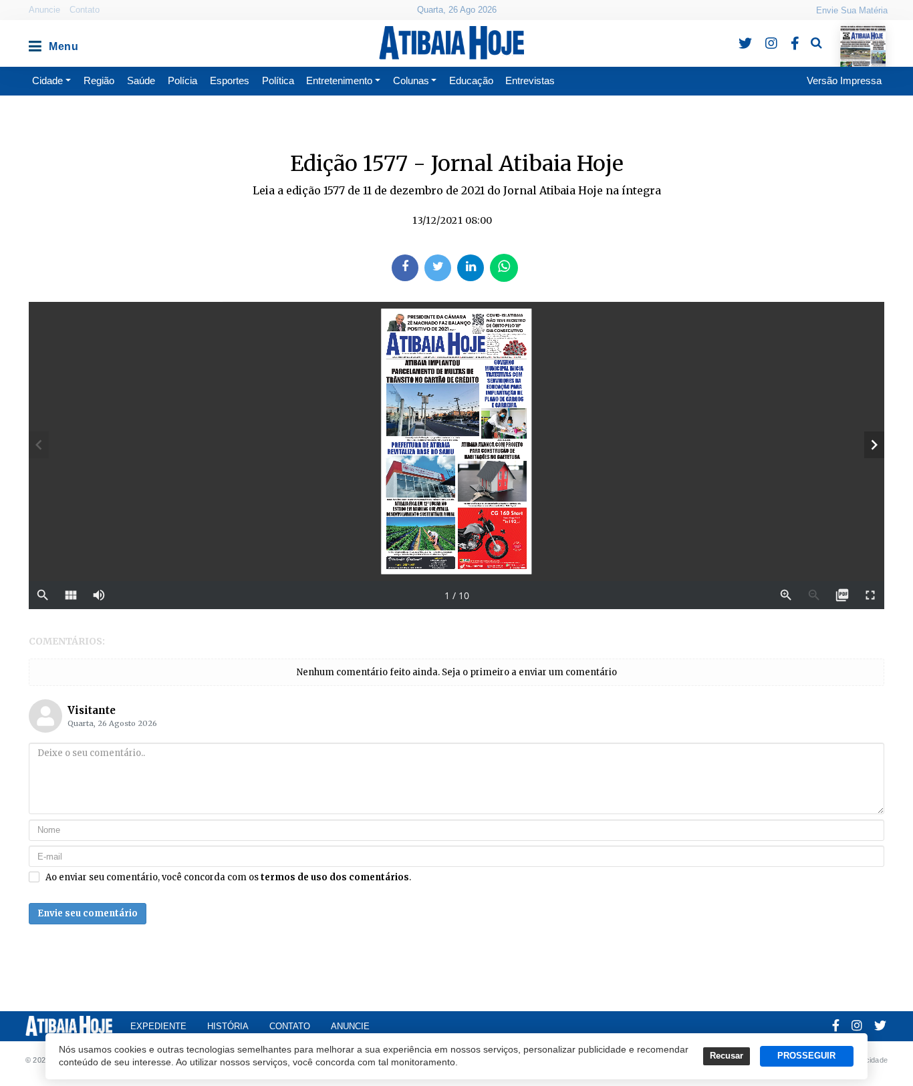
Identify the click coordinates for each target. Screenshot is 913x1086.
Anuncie (44, 10)
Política (278, 80)
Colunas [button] (411, 80)
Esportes (229, 80)
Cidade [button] (47, 80)
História (228, 1026)
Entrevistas (530, 80)
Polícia (182, 80)
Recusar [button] (726, 1056)
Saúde (141, 80)
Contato (85, 10)
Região (99, 80)
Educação (471, 80)
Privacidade (868, 1060)
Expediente (158, 1026)
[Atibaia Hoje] (451, 42)
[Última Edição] (862, 34)
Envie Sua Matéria (852, 10)
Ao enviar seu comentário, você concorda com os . (228, 877)
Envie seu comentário (87, 913)
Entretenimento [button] (339, 80)
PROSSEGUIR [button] (806, 1056)
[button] (34, 42)
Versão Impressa (844, 80)
